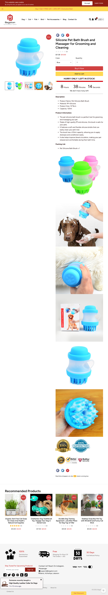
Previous (7, 85)
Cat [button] (29, 19)
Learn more (99, 3)
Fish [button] (36, 19)
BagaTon (100, 590)
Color (58, 58)
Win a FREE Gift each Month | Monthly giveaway (54, 9)
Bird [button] (42, 19)
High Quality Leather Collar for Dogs (23, 583)
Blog (65, 19)
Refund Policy (43, 587)
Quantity (79, 58)
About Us (53, 587)
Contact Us (72, 19)
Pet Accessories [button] (53, 19)
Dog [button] (23, 19)
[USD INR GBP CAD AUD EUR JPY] (101, 19)
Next (49, 85)
